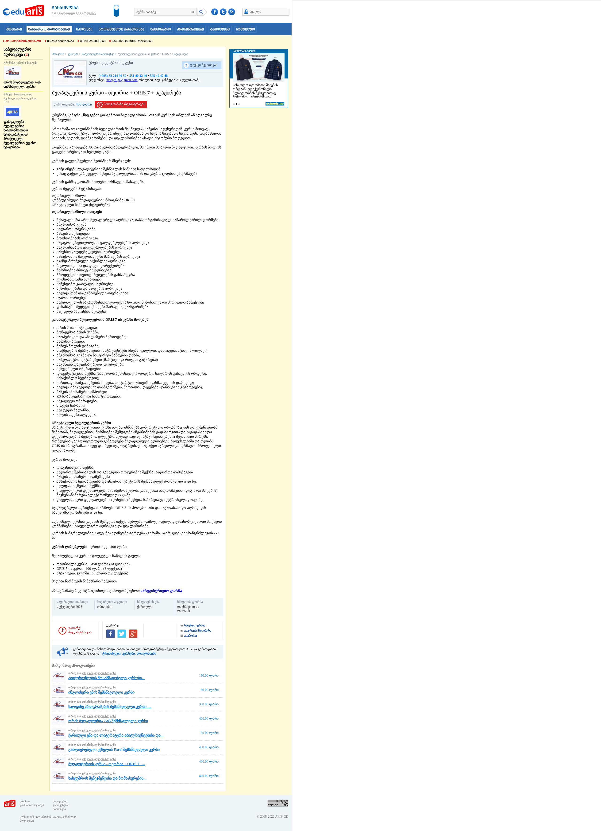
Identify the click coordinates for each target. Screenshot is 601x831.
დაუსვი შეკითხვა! (203, 65)
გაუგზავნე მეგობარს (197, 630)
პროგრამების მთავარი (23, 41)
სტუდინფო (245, 29)
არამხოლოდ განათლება (67, 14)
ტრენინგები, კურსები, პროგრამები (129, 653)
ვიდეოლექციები (93, 41)
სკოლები (84, 29)
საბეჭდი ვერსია (194, 625)
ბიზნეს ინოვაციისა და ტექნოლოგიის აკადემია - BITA (20, 98)
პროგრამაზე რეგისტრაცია (124, 104)
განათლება (65, 8)
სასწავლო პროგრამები (49, 29)
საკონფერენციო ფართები (132, 41)
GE (193, 12)
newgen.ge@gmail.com (122, 80)
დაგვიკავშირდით (65, 816)
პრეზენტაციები (190, 29)
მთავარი (14, 29)
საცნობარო (160, 29)
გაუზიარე (190, 635)
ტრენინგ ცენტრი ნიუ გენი (20, 62)
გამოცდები (220, 29)
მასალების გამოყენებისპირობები (61, 805)
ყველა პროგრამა (60, 41)
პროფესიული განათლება (121, 29)
